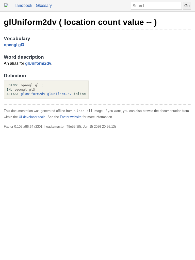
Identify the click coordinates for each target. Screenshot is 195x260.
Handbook (22, 5)
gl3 (21, 45)
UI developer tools (32, 117)
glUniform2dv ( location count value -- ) (80, 22)
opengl (10, 45)
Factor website (71, 117)
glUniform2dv (38, 63)
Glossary (44, 5)
